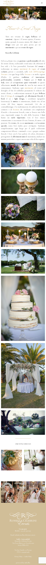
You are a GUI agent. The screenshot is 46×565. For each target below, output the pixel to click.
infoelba (27, 563)
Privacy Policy (18, 556)
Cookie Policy (28, 556)
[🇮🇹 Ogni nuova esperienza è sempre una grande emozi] (34, 492)
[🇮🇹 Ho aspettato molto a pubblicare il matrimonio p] (12, 492)
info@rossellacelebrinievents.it (25, 535)
